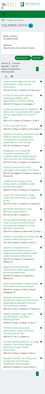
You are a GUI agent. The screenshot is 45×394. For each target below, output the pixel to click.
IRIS (3, 20)
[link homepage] (8, 4)
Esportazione (22, 58)
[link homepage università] (30, 4)
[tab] (6, 76)
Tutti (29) (37, 58)
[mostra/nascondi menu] (2, 8)
